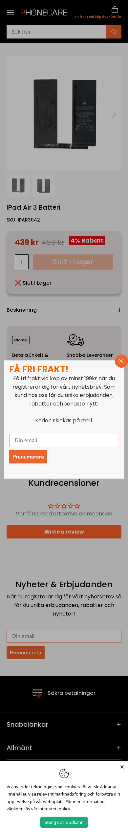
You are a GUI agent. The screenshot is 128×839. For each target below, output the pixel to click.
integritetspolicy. (54, 809)
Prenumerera (28, 456)
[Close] (122, 766)
